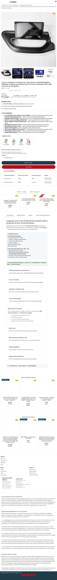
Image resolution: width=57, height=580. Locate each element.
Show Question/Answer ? (43, 215)
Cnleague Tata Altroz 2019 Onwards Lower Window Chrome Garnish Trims (10, 202)
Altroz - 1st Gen (21, 192)
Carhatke (7, 88)
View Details (48, 178)
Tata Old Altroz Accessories (26, 5)
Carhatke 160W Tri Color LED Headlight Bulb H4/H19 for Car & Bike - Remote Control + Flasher (28, 399)
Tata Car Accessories (13, 5)
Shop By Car (5, 5)
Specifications (21, 215)
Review (30, 215)
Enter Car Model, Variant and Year (11, 149)
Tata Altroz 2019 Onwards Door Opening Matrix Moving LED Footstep (46, 200)
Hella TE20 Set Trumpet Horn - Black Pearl (28, 437)
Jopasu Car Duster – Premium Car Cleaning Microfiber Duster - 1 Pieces (47, 399)
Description (10, 215)
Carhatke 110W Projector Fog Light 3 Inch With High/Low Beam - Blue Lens (10, 399)
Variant (4, 155)
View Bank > (31, 104)
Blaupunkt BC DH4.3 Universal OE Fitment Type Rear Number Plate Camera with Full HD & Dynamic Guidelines (47, 439)
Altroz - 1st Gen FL (34, 192)
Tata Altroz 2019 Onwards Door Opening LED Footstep (28, 199)
